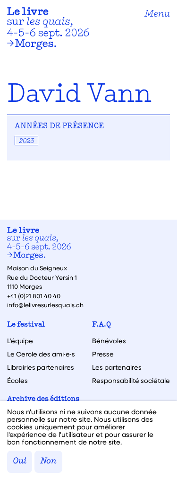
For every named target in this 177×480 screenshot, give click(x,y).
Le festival (26, 325)
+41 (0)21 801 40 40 (33, 296)
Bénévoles (109, 341)
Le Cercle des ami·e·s (41, 354)
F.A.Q (101, 325)
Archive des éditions (43, 399)
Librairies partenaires (40, 367)
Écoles (17, 380)
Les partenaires (117, 367)
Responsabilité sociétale (131, 380)
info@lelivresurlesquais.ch (45, 305)
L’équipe (20, 341)
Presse (103, 354)
